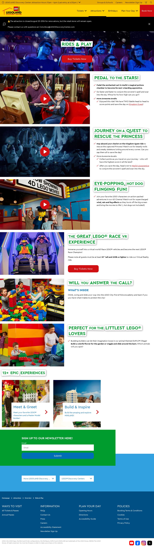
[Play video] (45, 99)
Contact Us (45, 515)
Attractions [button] (95, 10)
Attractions (17, 498)
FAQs (42, 510)
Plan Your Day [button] (128, 10)
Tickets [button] (80, 10)
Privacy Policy (123, 523)
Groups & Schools (105, 2)
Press (42, 519)
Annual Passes (8, 515)
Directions (83, 515)
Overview (28, 498)
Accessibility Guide (87, 519)
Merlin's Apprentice (140, 166)
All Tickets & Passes (10, 510)
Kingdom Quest (136, 104)
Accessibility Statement (50, 527)
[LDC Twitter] (149, 543)
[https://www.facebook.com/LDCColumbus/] (137, 543)
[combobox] (39, 479)
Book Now (147, 10)
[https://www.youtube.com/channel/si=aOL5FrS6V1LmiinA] (131, 543)
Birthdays (113, 10)
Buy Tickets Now (77, 58)
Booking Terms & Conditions (129, 510)
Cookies (121, 515)
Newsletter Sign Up (133, 2)
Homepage (6, 498)
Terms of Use (123, 519)
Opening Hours (85, 510)
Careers (119, 2)
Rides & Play (39, 498)
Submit (58, 455)
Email (24, 443)
